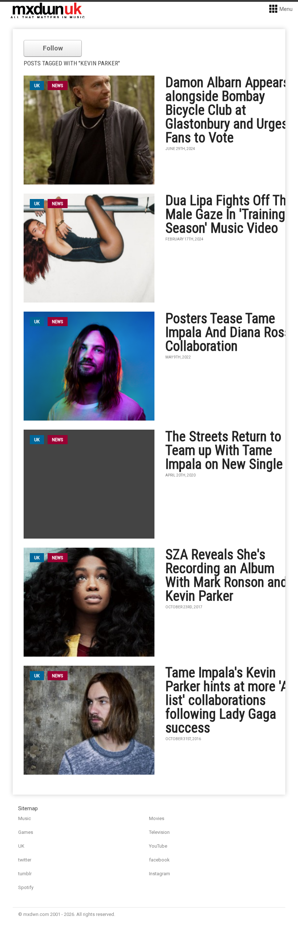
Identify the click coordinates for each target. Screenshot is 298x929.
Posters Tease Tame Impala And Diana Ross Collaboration (227, 332)
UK (21, 846)
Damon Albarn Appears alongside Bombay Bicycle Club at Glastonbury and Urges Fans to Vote (227, 110)
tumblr (25, 873)
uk (37, 85)
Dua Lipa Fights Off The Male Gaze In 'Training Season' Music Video (229, 214)
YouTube (158, 846)
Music (24, 818)
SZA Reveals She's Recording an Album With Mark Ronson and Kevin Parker (226, 575)
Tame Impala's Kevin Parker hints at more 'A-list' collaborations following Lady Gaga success (228, 700)
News (57, 85)
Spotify (25, 887)
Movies (156, 818)
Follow (53, 48)
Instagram (159, 873)
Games (25, 832)
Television (159, 832)
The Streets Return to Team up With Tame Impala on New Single (224, 450)
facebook (159, 860)
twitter (24, 860)
